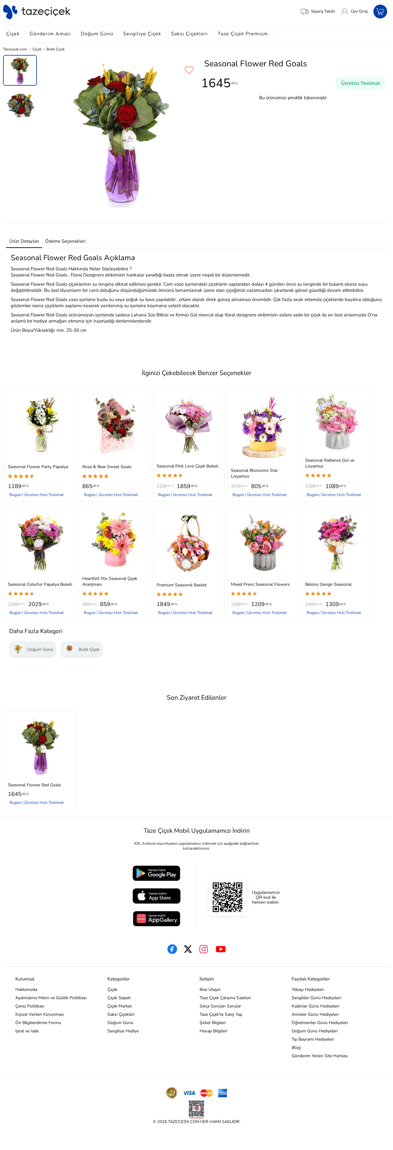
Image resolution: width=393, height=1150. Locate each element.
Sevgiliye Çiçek (142, 33)
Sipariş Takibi (323, 11)
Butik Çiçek (55, 49)
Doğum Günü (97, 33)
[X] (188, 949)
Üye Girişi (359, 11)
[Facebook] (172, 949)
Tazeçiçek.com (15, 49)
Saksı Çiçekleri (189, 33)
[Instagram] (203, 949)
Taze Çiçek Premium (243, 33)
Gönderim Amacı (50, 33)
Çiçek (13, 33)
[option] (20, 70)
